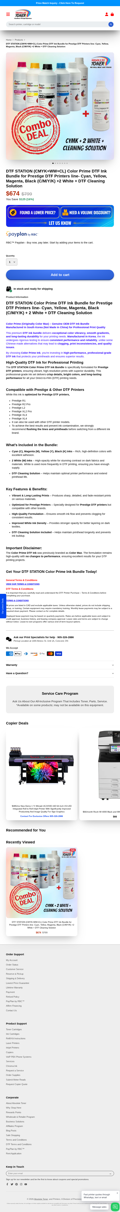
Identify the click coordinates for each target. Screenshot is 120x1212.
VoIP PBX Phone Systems (18, 1057)
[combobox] (60, 24)
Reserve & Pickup (14, 974)
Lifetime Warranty (14, 987)
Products (19, 40)
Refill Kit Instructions (15, 1038)
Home (9, 40)
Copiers (9, 1052)
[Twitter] (12, 1184)
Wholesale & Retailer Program (20, 1117)
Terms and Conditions (16, 1140)
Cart (112, 14)
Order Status (12, 964)
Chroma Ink (11, 1066)
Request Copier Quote (16, 1084)
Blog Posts (11, 1130)
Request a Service (15, 1070)
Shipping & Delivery (15, 978)
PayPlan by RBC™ (15, 1001)
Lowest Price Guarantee (17, 983)
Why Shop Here (13, 1107)
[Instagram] (21, 1184)
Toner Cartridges (14, 1029)
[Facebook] (7, 1184)
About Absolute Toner (16, 1103)
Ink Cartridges (12, 1034)
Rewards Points (13, 1112)
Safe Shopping (13, 1135)
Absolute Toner (41, 1199)
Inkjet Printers (12, 1047)
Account (106, 14)
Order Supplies (13, 1075)
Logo (23, 14)
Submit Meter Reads (16, 1079)
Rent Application (13, 1153)
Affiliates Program (14, 1126)
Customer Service (14, 969)
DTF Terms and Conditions (19, 1144)
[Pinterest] (16, 1184)
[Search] (110, 24)
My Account (11, 960)
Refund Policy (12, 996)
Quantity (10, 256)
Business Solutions (15, 1121)
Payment (10, 992)
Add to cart (60, 275)
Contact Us (11, 1010)
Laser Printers (12, 1043)
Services (10, 1061)
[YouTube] (25, 1184)
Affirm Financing (14, 1006)
